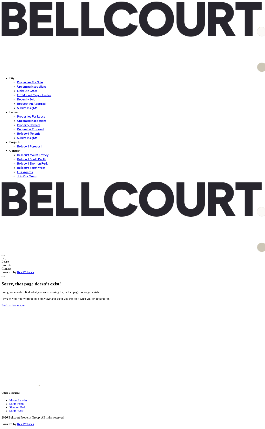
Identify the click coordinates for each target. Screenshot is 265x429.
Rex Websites (25, 272)
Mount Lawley (18, 400)
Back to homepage (13, 305)
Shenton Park (17, 407)
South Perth (16, 403)
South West (16, 410)
